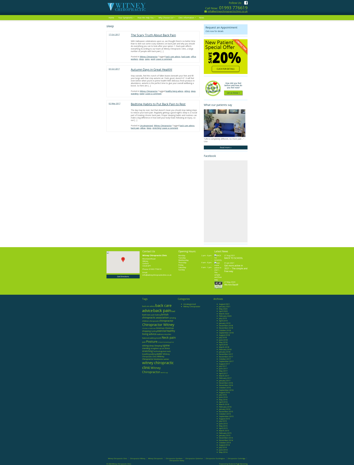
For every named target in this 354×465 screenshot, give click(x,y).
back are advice (148, 306)
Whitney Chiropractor (153, 357)
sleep (141, 59)
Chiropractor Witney (158, 324)
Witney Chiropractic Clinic (117, 458)
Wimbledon (158, 359)
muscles (167, 334)
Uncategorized (146, 125)
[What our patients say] (224, 136)
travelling (146, 354)
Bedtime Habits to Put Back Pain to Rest (158, 104)
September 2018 (226, 332)
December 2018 (226, 325)
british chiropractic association (155, 316)
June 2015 (223, 423)
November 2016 (226, 385)
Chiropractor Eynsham (174, 458)
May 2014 (223, 452)
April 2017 (223, 373)
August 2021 (224, 304)
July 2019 (223, 318)
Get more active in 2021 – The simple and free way (235, 268)
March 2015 (224, 430)
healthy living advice (174, 91)
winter (166, 359)
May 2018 (223, 342)
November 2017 (226, 356)
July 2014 (223, 447)
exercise (161, 330)
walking (153, 354)
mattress (160, 334)
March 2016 (224, 404)
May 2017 (223, 371)
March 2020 (224, 313)
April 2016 (223, 402)
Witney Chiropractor (149, 56)
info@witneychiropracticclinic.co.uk (228, 11)
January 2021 (224, 306)
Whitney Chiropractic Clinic (156, 355)
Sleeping (158, 345)
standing (134, 93)
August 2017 (224, 364)
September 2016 (226, 390)
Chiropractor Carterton (194, 458)
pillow (142, 128)
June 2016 (223, 397)
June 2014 (223, 450)
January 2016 (224, 409)
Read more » (225, 147)
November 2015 (226, 411)
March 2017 (224, 375)
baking (158, 315)
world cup (164, 372)
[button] (123, 259)
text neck (167, 351)
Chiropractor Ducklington (215, 458)
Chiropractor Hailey (176, 460)
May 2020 (223, 309)
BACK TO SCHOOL (233, 258)
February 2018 (225, 349)
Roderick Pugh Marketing (238, 464)
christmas (160, 328)
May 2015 (223, 426)
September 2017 (226, 361)
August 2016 (224, 392)
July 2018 (223, 337)
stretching (156, 128)
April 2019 (223, 320)
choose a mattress (148, 328)
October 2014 (225, 442)
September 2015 (226, 416)
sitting (187, 91)
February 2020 (225, 316)
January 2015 (224, 435)
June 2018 (223, 340)
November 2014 (226, 440)
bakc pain (151, 315)
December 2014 (226, 438)
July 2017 (223, 366)
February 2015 (225, 433)
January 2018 (224, 352)
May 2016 (223, 399)
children (145, 321)
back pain (185, 56)
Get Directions (123, 276)
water (142, 93)
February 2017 (225, 378)
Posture (151, 341)
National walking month (151, 338)
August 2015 (224, 418)
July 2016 (223, 395)
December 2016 (226, 383)
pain (144, 342)
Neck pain (169, 337)
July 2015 (223, 421)
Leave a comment (164, 59)
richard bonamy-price (166, 342)
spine (147, 59)
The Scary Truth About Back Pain (153, 35)
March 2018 (224, 347)
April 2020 (223, 311)
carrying (172, 318)
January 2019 (224, 323)
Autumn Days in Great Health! (151, 69)
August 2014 (224, 445)
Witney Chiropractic (155, 458)
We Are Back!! (231, 284)
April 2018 (223, 344)
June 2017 (223, 368)
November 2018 (226, 328)
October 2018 (225, 330)
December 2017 (226, 354)
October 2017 (225, 359)
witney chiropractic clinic (158, 365)
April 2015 (223, 428)
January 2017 (224, 380)
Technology (158, 351)
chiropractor (166, 320)
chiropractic (154, 321)
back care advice (173, 56)
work (153, 59)
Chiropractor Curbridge (236, 458)
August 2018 (224, 335)
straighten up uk (157, 348)
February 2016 (225, 407)
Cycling (154, 331)
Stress (167, 348)
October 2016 (225, 387)
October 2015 (225, 414)
